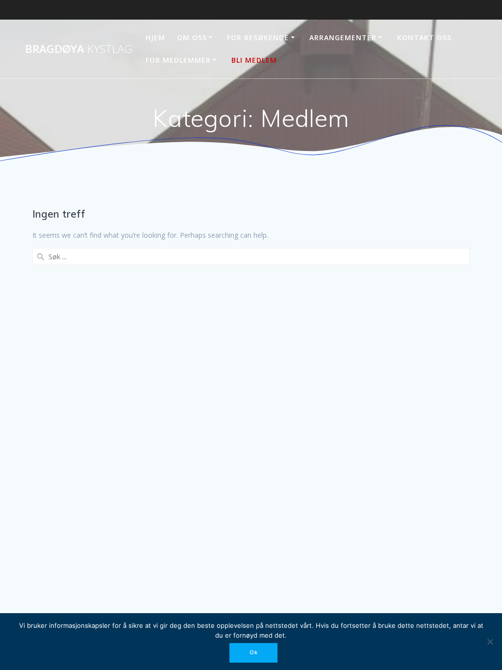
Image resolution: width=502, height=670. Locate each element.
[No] (490, 641)
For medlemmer (178, 60)
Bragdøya (78, 49)
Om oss (192, 37)
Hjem (155, 37)
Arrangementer (342, 37)
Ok (254, 652)
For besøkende (258, 37)
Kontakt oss (424, 37)
